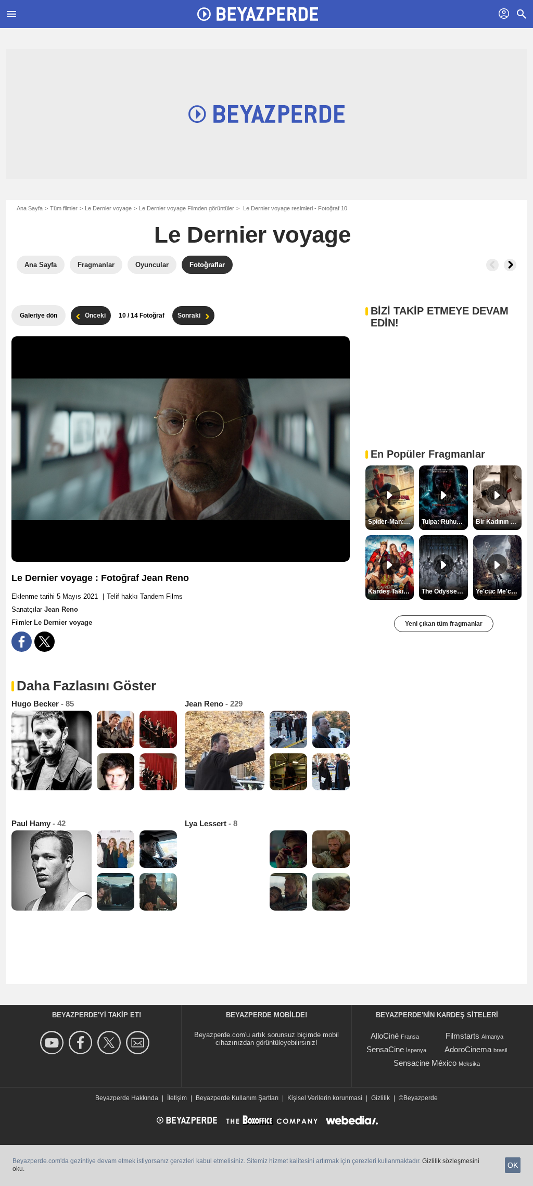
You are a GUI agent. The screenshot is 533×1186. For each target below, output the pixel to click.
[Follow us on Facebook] (82, 1042)
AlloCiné (385, 1035)
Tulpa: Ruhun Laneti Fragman (444, 521)
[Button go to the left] (492, 265)
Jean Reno (61, 609)
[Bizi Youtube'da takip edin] (53, 1042)
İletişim (177, 1098)
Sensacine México (425, 1062)
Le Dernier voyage (108, 208)
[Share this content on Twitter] (44, 642)
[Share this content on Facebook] (21, 642)
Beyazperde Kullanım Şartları (237, 1098)
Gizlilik (380, 1098)
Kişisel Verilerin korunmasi (324, 1098)
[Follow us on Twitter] (110, 1042)
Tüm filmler (64, 208)
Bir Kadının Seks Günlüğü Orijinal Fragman (499, 521)
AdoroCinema (468, 1049)
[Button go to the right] (510, 265)
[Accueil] (257, 14)
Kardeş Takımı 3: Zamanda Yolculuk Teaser (391, 591)
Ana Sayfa (30, 208)
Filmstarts (462, 1035)
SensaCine (385, 1049)
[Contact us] (139, 1042)
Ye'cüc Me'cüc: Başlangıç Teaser (499, 591)
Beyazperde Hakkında (126, 1098)
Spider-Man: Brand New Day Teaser (391, 521)
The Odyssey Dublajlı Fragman (444, 591)
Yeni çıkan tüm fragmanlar (444, 623)
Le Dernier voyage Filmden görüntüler (186, 208)
